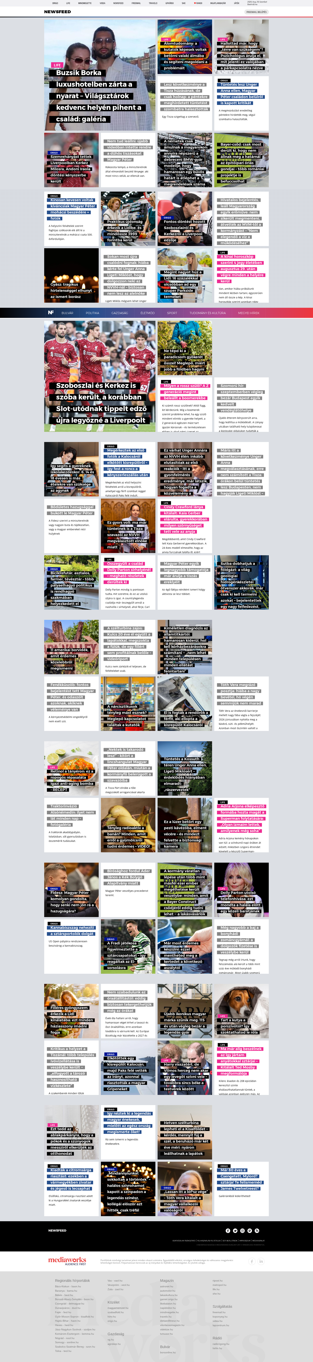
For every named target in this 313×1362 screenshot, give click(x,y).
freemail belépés (257, 12)
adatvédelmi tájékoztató (183, 1241)
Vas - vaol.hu (115, 1280)
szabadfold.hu (116, 1312)
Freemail (136, 3)
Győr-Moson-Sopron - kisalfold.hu (74, 1316)
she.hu (216, 1293)
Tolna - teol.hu (63, 1351)
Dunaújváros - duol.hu (67, 1307)
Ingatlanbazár (218, 3)
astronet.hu (166, 1286)
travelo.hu (166, 1316)
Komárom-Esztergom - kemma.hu (74, 1333)
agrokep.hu (114, 1343)
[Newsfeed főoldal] (57, 1230)
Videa (102, 3)
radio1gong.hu (221, 1343)
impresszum (244, 1241)
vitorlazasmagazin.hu (172, 1325)
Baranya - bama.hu (66, 1290)
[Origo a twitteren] (235, 1230)
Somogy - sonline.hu (67, 1342)
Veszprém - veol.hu (119, 1284)
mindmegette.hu (169, 1312)
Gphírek (170, 3)
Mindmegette (84, 3)
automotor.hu (167, 1290)
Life (68, 3)
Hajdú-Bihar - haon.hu (67, 1320)
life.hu (216, 1289)
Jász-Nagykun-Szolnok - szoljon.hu (75, 1329)
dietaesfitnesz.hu (170, 1320)
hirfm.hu (217, 1348)
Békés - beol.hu (64, 1295)
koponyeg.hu (220, 1316)
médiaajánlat (258, 1241)
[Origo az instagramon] (242, 1230)
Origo (55, 3)
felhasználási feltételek (209, 1241)
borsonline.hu (168, 1352)
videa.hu (217, 1320)
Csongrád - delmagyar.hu (69, 1303)
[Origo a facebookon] (228, 1230)
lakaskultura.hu (169, 1295)
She (183, 3)
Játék (236, 3)
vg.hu (111, 1339)
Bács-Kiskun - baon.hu (68, 1286)
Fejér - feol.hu (63, 1312)
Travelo (153, 3)
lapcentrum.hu (221, 1325)
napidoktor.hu (168, 1307)
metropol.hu (219, 1284)
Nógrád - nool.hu (64, 1338)
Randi (199, 3)
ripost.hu (218, 1280)
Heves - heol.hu (64, 1325)
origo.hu (112, 1320)
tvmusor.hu (166, 1333)
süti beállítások (230, 1241)
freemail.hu (219, 1312)
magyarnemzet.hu (118, 1307)
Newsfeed (118, 3)
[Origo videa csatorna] (249, 1230)
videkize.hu (166, 1329)
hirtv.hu (112, 1316)
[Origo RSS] (257, 1230)
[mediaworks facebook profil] (252, 1261)
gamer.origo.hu (169, 1299)
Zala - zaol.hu (115, 1289)
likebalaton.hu (168, 1303)
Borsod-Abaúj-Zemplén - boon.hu (74, 1299)
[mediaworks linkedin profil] (261, 1261)
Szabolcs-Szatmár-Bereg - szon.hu (75, 1346)
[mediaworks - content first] (67, 1261)
